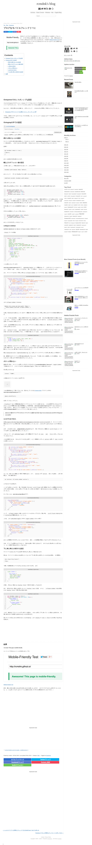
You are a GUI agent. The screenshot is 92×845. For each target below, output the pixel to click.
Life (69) (66, 183)
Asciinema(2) (72, 191)
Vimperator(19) (82, 229)
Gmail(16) (66, 204)
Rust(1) (87, 222)
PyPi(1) (84, 220)
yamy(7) (82, 231)
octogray (12, 126)
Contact (42, 837)
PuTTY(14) (81, 220)
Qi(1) (70, 222)
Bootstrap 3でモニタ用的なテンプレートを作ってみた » (49, 833)
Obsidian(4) (79, 216)
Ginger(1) (77, 202)
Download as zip (58, 132)
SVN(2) (68, 227)
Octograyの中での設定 (11, 60)
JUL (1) (66, 139)
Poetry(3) (65, 220)
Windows (47, 12)
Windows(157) (75, 231)
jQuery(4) (85, 209)
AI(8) (69, 189)
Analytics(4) (76, 189)
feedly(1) (82, 200)
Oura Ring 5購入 (78, 82)
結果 (7, 74)
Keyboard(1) (72, 211)
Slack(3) (65, 227)
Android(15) (81, 189)
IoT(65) (85, 207)
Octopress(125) (67, 218)
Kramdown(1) (85, 211)
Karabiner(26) (66, 211)
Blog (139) (66, 178)
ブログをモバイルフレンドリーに (20, 28)
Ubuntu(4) (73, 229)
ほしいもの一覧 (68, 55)
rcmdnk (8, 126)
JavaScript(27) (77, 209)
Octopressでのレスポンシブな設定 (14, 58)
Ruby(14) (83, 222)
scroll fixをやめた (12, 70)
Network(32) (75, 216)
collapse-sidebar (12, 66)
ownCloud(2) (73, 218)
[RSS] (47, 9)
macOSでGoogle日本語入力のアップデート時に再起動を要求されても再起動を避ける (81, 109)
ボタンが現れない (12, 68)
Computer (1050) (67, 180)
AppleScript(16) (67, 191)
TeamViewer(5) (72, 227)
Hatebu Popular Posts (71, 315)
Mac (52, 12)
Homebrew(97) (71, 207)
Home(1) (65, 207)
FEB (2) (67, 141)
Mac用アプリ (77, 361)
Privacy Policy (48, 837)
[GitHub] (45, 9)
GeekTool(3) (74, 202)
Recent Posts (68, 79)
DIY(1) (79, 198)
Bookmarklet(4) (74, 193)
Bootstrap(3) (79, 193)
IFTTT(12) (75, 207)
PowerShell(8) (70, 220)
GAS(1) (70, 202)
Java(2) (73, 209)
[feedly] (50, 9)
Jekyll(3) (82, 209)
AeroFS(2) (66, 189)
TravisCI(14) (66, 229)
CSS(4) (65, 198)
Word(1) (79, 231)
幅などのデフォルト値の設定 (15, 64)
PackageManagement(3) (80, 218)
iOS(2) (82, 207)
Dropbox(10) (66, 200)
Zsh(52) (85, 231)
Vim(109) (77, 229)
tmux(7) (82, 227)
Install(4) (79, 207)
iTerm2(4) (70, 209)
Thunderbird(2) (78, 227)
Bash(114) (83, 191)
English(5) (74, 200)
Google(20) (76, 204)
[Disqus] (33, 811)
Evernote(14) (78, 200)
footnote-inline (38, 390)
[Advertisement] (33, 87)
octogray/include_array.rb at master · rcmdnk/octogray (16, 750)
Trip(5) (70, 229)
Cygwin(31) (69, 198)
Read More (17, 129)
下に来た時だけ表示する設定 (15, 72)
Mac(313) (81, 213)
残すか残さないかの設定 (14, 62)
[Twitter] (42, 9)
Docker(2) (82, 198)
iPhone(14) (66, 209)
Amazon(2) (72, 189)
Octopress (50, 838)
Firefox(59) (66, 202)
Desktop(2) (76, 198)
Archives (33, 12)
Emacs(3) (70, 200)
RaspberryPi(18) (78, 222)
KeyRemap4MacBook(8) (78, 211)
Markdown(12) (66, 216)
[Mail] (39, 9)
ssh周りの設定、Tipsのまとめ (81, 352)
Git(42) (81, 202)
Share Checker (40, 12)
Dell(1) (73, 198)
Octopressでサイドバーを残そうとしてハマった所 (20, 112)
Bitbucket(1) (66, 193)
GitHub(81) (85, 202)
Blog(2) (70, 193)
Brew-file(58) (84, 193)
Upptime (71, 75)
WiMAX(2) (69, 231)
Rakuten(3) (73, 222)
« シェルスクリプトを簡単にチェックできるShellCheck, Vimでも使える (21, 830)
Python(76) (66, 222)
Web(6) (87, 229)
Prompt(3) (77, 220)
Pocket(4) (86, 218)
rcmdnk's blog (46, 4)
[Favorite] (52, 9)
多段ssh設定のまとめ (79, 343)
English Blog (58, 12)
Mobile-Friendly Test (54, 39)
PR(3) (74, 220)
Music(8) (71, 216)
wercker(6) (66, 231)
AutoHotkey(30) (77, 191)
